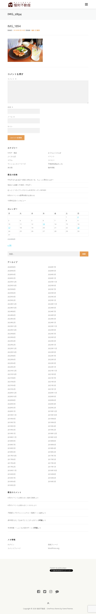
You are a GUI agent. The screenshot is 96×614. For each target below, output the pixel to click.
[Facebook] (38, 591)
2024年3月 (52, 319)
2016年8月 (52, 474)
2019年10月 (52, 415)
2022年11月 (52, 348)
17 (9, 228)
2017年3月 (52, 463)
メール (11, 117)
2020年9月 (52, 396)
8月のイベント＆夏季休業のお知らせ (21, 195)
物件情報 (51, 167)
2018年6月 (52, 444)
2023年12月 (12, 326)
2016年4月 (12, 481)
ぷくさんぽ (12, 156)
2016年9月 (12, 474)
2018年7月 (12, 444)
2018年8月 (52, 441)
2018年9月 (12, 441)
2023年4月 (12, 341)
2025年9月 (52, 285)
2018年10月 (52, 437)
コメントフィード (14, 548)
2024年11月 (52, 304)
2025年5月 (52, 293)
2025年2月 (12, 300)
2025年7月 (52, 289)
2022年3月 (52, 363)
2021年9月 (52, 374)
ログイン (11, 544)
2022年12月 (12, 348)
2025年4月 (12, 297)
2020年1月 (12, 411)
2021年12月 (12, 371)
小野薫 (40, 520)
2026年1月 (52, 278)
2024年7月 (52, 311)
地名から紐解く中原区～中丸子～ (20, 185)
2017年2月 (12, 467)
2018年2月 (52, 452)
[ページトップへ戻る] (48, 603)
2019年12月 (52, 411)
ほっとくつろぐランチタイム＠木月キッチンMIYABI (27, 190)
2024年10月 (12, 308)
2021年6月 (12, 382)
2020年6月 (52, 400)
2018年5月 (12, 448)
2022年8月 (12, 356)
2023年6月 (12, 337)
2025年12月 (12, 282)
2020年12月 (12, 393)
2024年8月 (12, 311)
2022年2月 (12, 367)
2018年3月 (12, 452)
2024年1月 (52, 322)
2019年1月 (12, 433)
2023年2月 (12, 345)
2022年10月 (12, 352)
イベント (51, 156)
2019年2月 (52, 430)
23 (78, 228)
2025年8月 (12, 289)
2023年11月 (52, 326)
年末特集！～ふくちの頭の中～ (19, 528)
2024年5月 (52, 315)
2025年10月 (12, 285)
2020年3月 (12, 408)
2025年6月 (12, 293)
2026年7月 (52, 267)
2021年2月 (12, 389)
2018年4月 (52, 448)
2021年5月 (52, 382)
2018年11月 (12, 437)
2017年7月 (52, 456)
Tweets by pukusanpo (58, 568)
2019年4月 (52, 426)
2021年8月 (12, 378)
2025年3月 (52, 297)
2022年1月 (52, 367)
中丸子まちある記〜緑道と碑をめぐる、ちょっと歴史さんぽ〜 (31, 180)
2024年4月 (12, 319)
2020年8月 (12, 400)
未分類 (10, 167)
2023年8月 (12, 334)
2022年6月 (12, 359)
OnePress (50, 608)
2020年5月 (12, 404)
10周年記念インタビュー (17, 200)
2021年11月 (52, 371)
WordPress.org (53, 548)
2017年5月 (52, 459)
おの (41, 513)
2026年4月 (12, 274)
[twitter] (44, 591)
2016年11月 (12, 470)
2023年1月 (52, 345)
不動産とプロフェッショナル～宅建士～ (22, 513)
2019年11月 (12, 415)
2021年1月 (52, 389)
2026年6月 (12, 271)
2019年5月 (12, 426)
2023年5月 (52, 337)
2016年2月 (12, 485)
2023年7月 (52, 334)
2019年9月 (12, 419)
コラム (10, 160)
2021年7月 (52, 378)
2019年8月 (52, 419)
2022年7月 (52, 356)
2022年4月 (12, 363)
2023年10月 (12, 330)
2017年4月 (12, 463)
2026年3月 (52, 274)
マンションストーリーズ (17, 164)
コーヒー (51, 160)
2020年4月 (52, 404)
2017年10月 (12, 456)
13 (44, 224)
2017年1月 (52, 467)
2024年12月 (12, 304)
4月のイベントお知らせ (16, 498)
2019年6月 (52, 422)
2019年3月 (12, 430)
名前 (10, 107)
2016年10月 (52, 470)
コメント (12, 79)
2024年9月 (52, 308)
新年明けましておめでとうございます (21, 520)
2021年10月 (12, 374)
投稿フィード (53, 544)
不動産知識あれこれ (55, 164)
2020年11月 (52, 393)
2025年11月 (52, 282)
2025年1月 (52, 300)
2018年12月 (52, 433)
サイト (10, 126)
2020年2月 (52, 408)
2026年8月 (12, 267)
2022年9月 (52, 352)
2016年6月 (52, 478)
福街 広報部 (35, 30)
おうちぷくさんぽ (54, 153)
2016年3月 (52, 481)
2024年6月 (12, 315)
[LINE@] (57, 591)
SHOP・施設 (12, 153)
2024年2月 (12, 322)
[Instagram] (50, 591)
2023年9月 (52, 330)
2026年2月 (12, 278)
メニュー (86, 4)
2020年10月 (12, 396)
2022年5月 (52, 359)
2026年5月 (52, 271)
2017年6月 (12, 459)
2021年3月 (52, 385)
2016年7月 (12, 478)
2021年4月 (12, 385)
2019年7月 (12, 422)
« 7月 (9, 245)
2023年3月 (52, 341)
